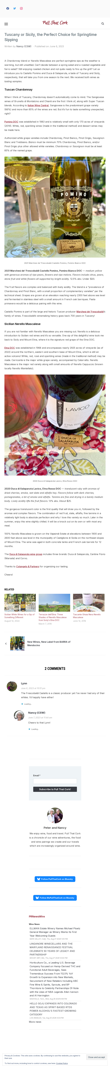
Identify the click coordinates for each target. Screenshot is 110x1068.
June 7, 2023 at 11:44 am (40, 717)
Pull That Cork (55, 23)
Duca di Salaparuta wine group (25, 554)
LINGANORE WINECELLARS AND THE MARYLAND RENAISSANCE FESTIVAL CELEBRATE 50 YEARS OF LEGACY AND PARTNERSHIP (52, 949)
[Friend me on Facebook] (7, 8)
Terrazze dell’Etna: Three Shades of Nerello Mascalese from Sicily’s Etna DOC (53, 617)
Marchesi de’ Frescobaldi (90, 311)
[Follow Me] (14, 8)
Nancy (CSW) (23, 46)
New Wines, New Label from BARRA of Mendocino (48, 643)
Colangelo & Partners (27, 566)
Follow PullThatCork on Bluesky (57, 879)
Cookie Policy (62, 1063)
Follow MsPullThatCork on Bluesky (57, 898)
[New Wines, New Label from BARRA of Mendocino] (17, 643)
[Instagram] (21, 8)
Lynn (24, 683)
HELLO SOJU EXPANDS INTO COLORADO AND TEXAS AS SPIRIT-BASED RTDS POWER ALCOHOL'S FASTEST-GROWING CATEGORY (53, 1009)
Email (36, 775)
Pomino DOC (11, 121)
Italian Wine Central (38, 105)
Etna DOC (9, 347)
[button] (6, 24)
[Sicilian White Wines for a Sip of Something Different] (20, 603)
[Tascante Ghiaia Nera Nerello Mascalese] (89, 603)
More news (35, 1021)
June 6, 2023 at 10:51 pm (33, 688)
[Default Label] (27, 8)
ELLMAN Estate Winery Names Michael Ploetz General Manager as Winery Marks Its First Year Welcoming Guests (55, 932)
